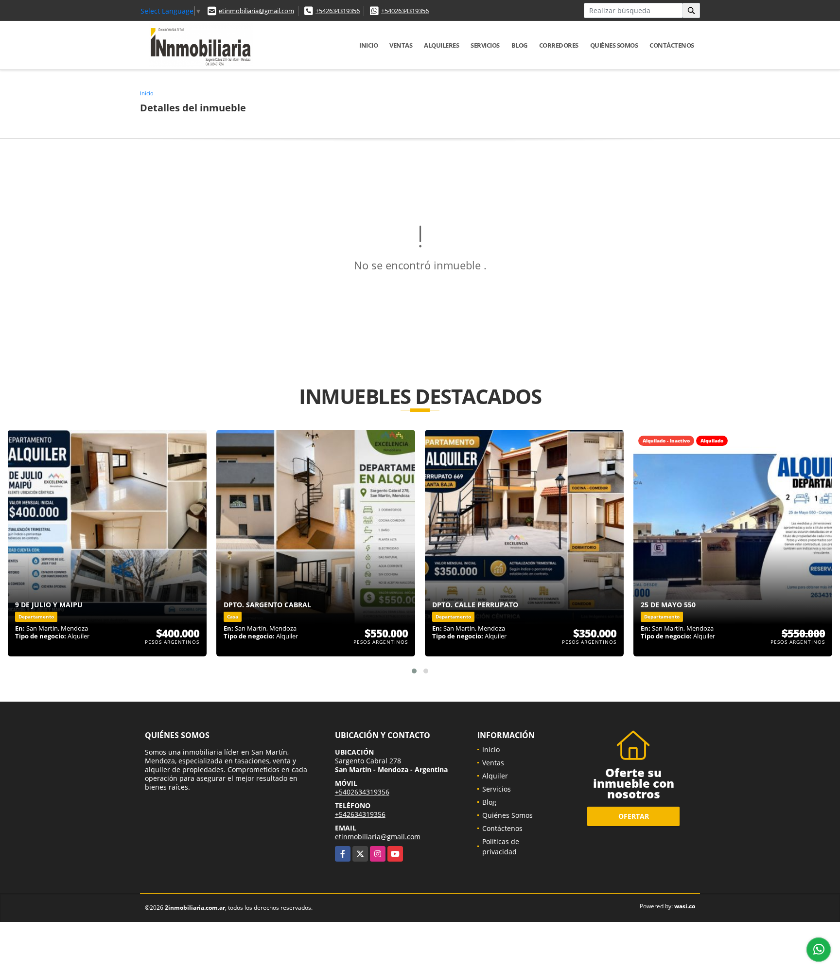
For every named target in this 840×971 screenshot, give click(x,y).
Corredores (558, 45)
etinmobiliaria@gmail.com (256, 10)
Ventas (400, 45)
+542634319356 (337, 10)
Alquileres (441, 45)
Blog (519, 45)
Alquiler (495, 775)
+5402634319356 (405, 10)
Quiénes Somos (614, 45)
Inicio (368, 45)
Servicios (485, 45)
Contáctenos (671, 45)
